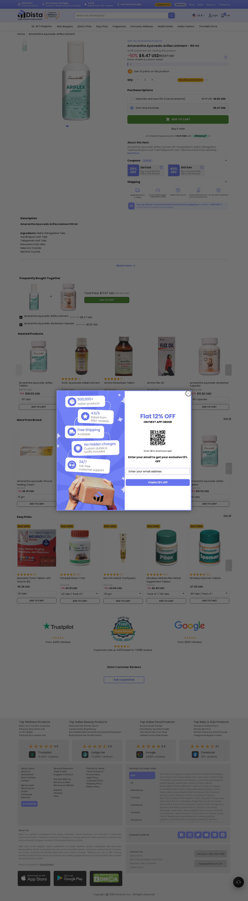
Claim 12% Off (158, 482)
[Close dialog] (188, 393)
